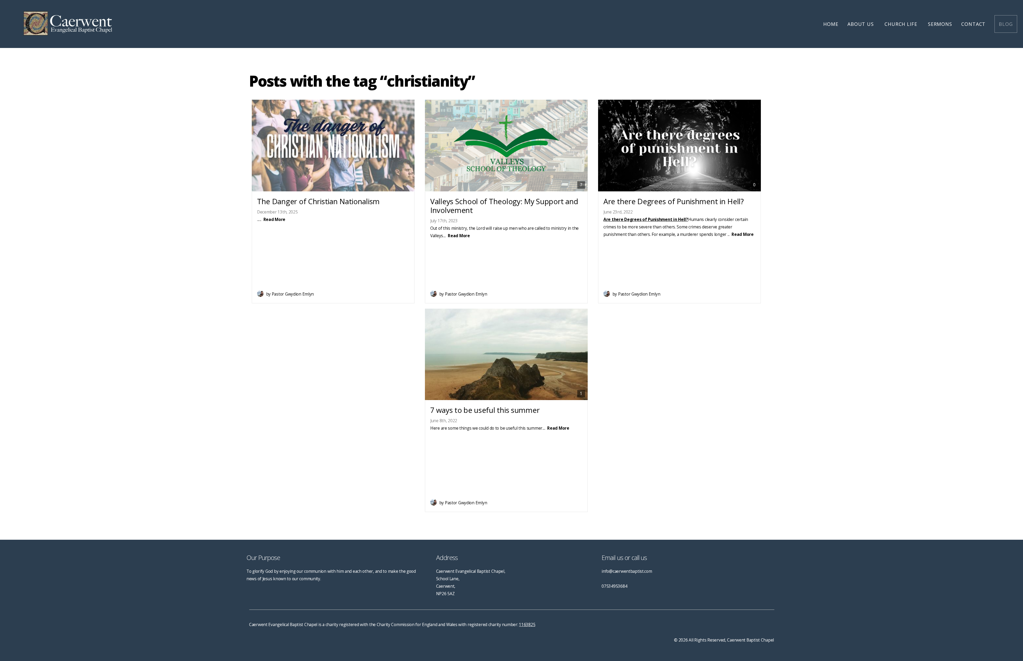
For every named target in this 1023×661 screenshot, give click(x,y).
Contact (973, 24)
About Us (861, 24)
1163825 (527, 624)
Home (830, 24)
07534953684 (614, 586)
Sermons (940, 24)
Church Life (901, 24)
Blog (1006, 24)
